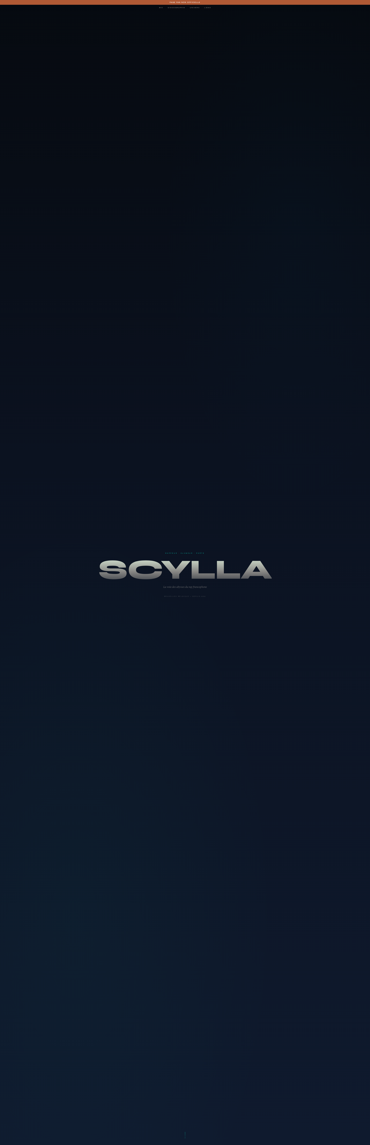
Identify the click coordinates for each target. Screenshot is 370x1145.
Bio (161, 8)
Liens (207, 8)
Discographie (176, 8)
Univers (195, 8)
